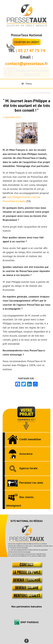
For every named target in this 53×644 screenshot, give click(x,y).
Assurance (26, 454)
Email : (26, 57)
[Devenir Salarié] (26, 590)
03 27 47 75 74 (31, 50)
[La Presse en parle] (26, 574)
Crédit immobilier (30, 439)
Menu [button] (29, 83)
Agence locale (28, 468)
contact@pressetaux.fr (26, 63)
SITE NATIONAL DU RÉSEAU (26, 521)
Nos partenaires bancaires (26, 606)
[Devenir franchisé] (26, 582)
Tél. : (13, 50)
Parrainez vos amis (31, 483)
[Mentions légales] (26, 598)
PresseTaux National (26, 35)
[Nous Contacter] (26, 567)
